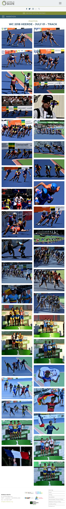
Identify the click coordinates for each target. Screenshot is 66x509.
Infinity (50, 494)
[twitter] (29, 9)
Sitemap (50, 490)
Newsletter (51, 497)
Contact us (51, 506)
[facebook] (26, 9)
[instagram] (33, 9)
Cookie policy (52, 504)
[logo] (39, 9)
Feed (49, 492)
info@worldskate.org (7, 501)
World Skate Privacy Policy (55, 499)
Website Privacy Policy (54, 501)
